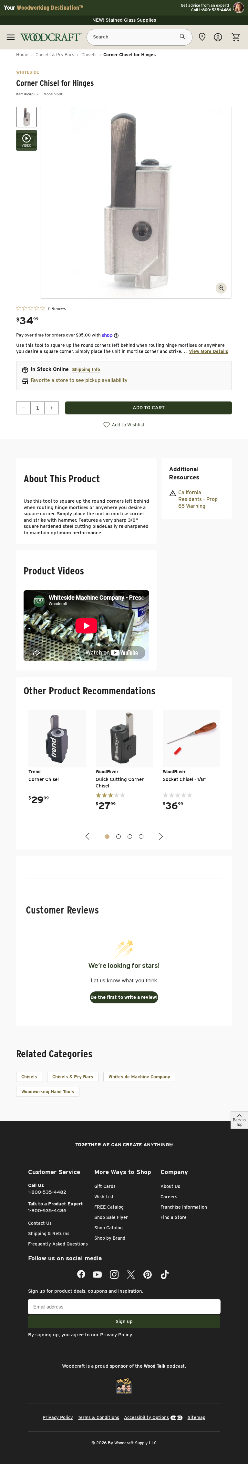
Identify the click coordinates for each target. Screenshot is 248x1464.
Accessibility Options (146, 1417)
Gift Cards (105, 1186)
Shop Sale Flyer (111, 1217)
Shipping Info (86, 369)
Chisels (89, 54)
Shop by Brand (109, 1238)
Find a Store (173, 1217)
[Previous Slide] (88, 836)
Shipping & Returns (48, 1233)
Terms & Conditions (98, 1417)
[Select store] (202, 37)
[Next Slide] (160, 836)
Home (22, 54)
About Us (170, 1186)
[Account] (218, 37)
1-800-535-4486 (47, 1210)
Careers (168, 1196)
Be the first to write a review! (124, 997)
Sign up (124, 1321)
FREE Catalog (109, 1207)
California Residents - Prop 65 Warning (198, 499)
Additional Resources (184, 473)
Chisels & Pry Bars (55, 54)
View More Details (208, 351)
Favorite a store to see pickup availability (79, 380)
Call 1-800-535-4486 (211, 10)
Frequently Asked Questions (58, 1243)
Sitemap (196, 1417)
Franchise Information (183, 1207)
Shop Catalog (108, 1227)
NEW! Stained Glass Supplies (124, 20)
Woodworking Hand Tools (47, 1091)
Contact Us (40, 1223)
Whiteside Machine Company (139, 1076)
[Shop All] (11, 37)
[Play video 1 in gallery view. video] (26, 140)
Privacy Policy (116, 1335)
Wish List (104, 1196)
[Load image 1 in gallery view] (26, 117)
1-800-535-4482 (47, 1192)
